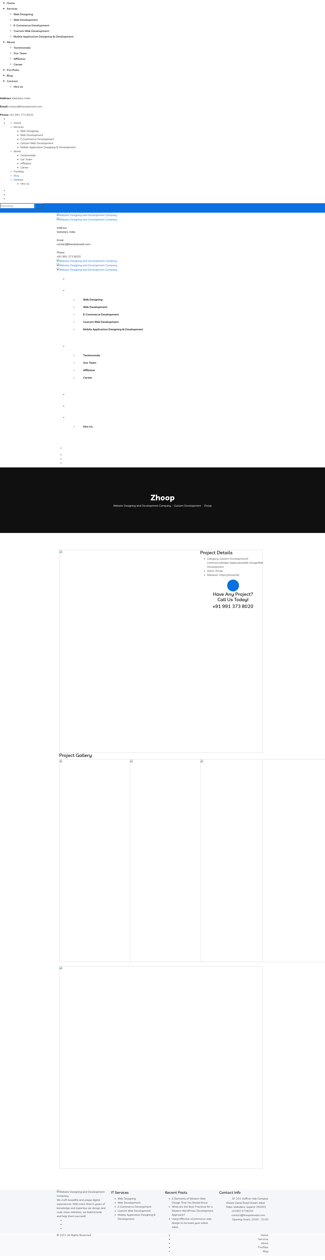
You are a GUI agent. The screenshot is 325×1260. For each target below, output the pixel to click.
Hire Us (18, 86)
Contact (12, 81)
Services (12, 8)
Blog (10, 75)
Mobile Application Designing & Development (44, 36)
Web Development (26, 19)
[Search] (39, 205)
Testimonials (22, 47)
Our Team (20, 53)
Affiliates (19, 58)
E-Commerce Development (31, 25)
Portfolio (13, 70)
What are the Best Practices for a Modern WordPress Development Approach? (192, 1210)
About (11, 42)
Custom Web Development (31, 31)
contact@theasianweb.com (25, 106)
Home (11, 3)
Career (18, 64)
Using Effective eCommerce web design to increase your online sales (192, 1223)
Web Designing (23, 14)
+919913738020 (242, 1211)
